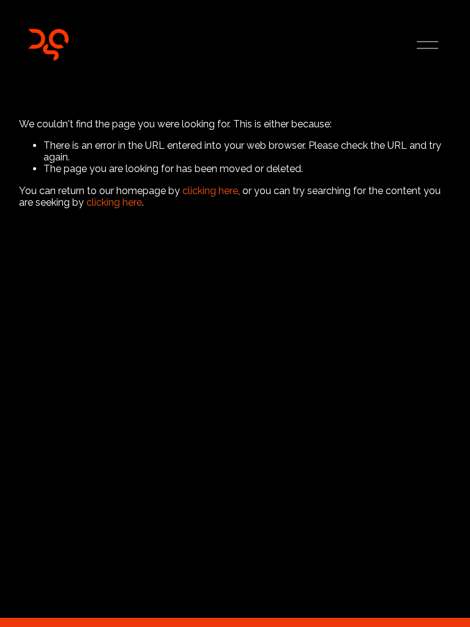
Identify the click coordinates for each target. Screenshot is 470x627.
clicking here (210, 191)
